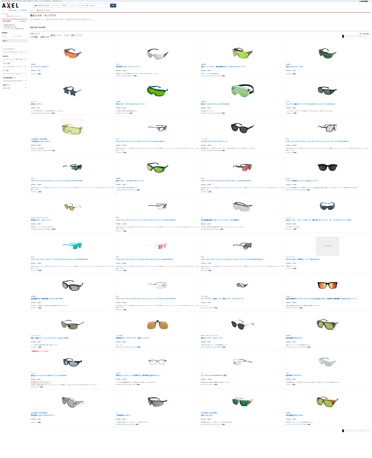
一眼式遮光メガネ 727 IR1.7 (40, 141)
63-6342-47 (118, 113)
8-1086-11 (33, 422)
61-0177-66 (288, 347)
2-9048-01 (118, 75)
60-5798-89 (215, 229)
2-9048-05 (129, 75)
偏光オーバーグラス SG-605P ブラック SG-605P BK (48, 375)
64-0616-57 (288, 229)
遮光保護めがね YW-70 (294, 338)
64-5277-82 (209, 308)
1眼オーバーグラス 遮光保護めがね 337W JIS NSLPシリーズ (223, 66)
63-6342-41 (118, 190)
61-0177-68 (301, 347)
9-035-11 (288, 384)
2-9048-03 (123, 75)
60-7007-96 (209, 384)
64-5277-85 (118, 347)
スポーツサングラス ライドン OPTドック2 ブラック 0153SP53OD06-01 (140, 141)
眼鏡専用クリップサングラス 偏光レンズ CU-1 (132, 338)
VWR (287, 373)
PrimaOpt (118, 373)
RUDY (117, 139)
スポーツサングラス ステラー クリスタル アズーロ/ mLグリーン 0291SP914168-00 (59, 259)
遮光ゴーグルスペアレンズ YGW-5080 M (215, 104)
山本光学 (33, 64)
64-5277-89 (124, 347)
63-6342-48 (124, 113)
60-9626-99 (124, 384)
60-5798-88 (209, 229)
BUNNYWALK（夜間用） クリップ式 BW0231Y (303, 259)
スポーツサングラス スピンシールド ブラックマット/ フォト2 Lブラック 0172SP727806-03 (317, 141)
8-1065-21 (33, 74)
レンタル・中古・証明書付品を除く (14, 28)
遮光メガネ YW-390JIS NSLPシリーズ (130, 181)
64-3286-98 (215, 347)
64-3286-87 (39, 229)
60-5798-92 (130, 424)
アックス (288, 101)
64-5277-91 (130, 347)
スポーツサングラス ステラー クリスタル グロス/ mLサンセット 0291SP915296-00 (144, 259)
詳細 (60, 35)
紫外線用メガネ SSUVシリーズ (127, 66)
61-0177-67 (295, 347)
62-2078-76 (45, 150)
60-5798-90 (118, 424)
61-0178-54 (215, 113)
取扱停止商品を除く (10, 24)
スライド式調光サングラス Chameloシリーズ (301, 181)
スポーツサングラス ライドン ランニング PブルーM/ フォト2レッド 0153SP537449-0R (145, 220)
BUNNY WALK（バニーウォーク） (40, 217)
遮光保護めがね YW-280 (294, 415)
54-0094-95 (215, 150)
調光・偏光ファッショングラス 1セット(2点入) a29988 (49, 338)
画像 (54, 35)
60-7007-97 (203, 384)
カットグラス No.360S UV (40, 66)
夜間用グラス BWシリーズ (41, 220)
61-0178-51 (209, 113)
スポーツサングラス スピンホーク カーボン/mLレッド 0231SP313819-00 (226, 181)
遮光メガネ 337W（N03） (295, 66)
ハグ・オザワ (204, 139)
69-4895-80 (33, 347)
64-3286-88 (45, 229)
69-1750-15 (33, 270)
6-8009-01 (288, 74)
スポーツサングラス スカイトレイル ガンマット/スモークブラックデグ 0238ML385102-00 (232, 259)
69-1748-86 (118, 309)
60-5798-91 (124, 424)
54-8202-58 (33, 113)
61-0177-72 (288, 424)
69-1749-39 (118, 152)
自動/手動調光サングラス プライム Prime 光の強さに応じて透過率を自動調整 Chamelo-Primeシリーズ (321, 298)
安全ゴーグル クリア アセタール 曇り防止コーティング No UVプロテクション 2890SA (319, 220)
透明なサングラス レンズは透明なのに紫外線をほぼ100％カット (138, 375)
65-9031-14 (33, 308)
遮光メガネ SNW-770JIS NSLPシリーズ (130, 104)
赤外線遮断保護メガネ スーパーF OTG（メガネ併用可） (220, 220)
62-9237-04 (203, 75)
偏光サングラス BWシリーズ (211, 338)
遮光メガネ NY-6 (207, 415)
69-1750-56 (33, 191)
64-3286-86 (33, 229)
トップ (3, 10)
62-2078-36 (209, 424)
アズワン (118, 64)
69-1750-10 (288, 152)
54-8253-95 (295, 308)
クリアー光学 (204, 296)
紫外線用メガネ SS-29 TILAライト (43, 415)
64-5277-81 (203, 308)
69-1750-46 (203, 270)
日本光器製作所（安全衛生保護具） (39, 139)
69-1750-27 (118, 231)
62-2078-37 (215, 424)
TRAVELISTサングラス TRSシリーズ (214, 141)
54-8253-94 (288, 308)
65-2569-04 (288, 268)
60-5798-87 (203, 229)
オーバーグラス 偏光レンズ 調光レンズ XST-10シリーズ (222, 298)
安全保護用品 (23, 10)
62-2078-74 (33, 150)
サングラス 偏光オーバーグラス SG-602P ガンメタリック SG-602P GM (310, 104)
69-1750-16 (118, 270)
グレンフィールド (290, 257)
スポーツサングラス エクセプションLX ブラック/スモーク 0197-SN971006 (56, 181)
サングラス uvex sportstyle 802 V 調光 (214, 375)
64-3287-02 (209, 347)
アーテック (33, 101)
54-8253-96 (301, 190)
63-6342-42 (124, 190)
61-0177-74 (301, 424)
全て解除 (21, 21)
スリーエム (288, 217)
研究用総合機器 (13, 10)
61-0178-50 (203, 113)
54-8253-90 (295, 190)
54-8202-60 (45, 113)
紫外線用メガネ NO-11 (294, 375)
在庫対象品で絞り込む (10, 26)
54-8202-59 (39, 113)
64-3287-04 (203, 347)
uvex (202, 217)
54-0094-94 (209, 150)
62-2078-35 (203, 424)
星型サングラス (36, 104)
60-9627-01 (130, 384)
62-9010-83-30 (34, 387)
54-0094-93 (203, 150)
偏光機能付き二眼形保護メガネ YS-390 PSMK (47, 298)
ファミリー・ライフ (36, 335)
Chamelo (288, 178)
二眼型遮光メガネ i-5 (123, 415)
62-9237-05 (209, 75)
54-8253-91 (288, 190)
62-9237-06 (215, 75)
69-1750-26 (203, 191)
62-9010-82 (288, 113)
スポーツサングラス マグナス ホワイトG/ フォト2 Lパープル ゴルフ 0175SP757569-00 (145, 298)
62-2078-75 (39, 150)
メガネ (32, 10)
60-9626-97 (118, 384)
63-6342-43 (130, 190)
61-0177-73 (295, 424)
